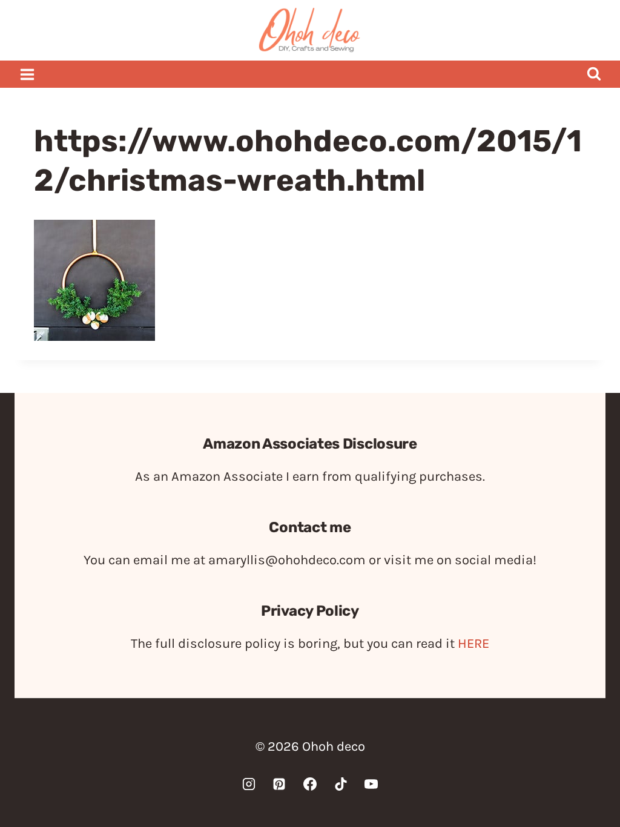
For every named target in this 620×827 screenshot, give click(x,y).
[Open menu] (28, 74)
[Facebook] (310, 784)
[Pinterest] (279, 784)
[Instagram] (249, 784)
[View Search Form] (593, 74)
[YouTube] (371, 784)
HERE (473, 643)
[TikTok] (341, 784)
